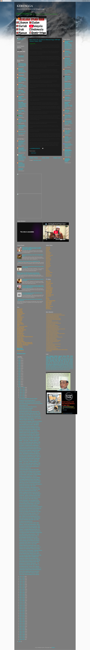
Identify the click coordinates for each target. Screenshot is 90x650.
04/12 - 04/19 (22, 624)
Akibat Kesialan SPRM (23, 405)
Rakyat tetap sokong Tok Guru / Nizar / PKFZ (28, 543)
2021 (19, 366)
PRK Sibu (66, 362)
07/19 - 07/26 (22, 602)
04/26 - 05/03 (22, 621)
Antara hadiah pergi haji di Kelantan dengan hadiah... (29, 561)
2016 (19, 374)
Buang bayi (59, 365)
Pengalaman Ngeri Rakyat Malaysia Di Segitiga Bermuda (29, 261)
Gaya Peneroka (21, 125)
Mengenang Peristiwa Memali (25, 468)
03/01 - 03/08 (22, 634)
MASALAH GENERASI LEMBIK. (22, 99)
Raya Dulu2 (62, 369)
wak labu (66, 136)
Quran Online (20, 348)
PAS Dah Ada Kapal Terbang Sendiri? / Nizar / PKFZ (29, 503)
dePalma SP (20, 168)
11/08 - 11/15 (22, 576)
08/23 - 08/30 (22, 594)
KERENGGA (25, 6)
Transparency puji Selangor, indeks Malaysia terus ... (29, 487)
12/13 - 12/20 (22, 390)
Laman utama (45, 157)
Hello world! (20, 169)
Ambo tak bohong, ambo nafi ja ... (21, 134)
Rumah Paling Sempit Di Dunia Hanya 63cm (22, 65)
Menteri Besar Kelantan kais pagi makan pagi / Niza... (29, 411)
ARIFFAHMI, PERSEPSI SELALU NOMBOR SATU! (29, 556)
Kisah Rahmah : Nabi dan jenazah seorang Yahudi (22, 121)
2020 (19, 368)
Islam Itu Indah (68, 143)
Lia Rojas (66, 161)
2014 (19, 378)
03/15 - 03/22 (22, 631)
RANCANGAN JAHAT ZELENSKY (68, 112)
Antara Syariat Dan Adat (52, 368)
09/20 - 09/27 (22, 587)
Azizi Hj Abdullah (59, 366)
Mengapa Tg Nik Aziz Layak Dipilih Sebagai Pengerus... (30, 472)
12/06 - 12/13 (22, 392)
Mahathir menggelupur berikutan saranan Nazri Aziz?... (30, 492)
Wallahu (65, 369)
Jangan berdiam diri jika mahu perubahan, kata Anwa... (30, 427)
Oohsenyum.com (22, 63)
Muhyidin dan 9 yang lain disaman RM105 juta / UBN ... (30, 429)
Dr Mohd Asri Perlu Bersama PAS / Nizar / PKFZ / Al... (29, 564)
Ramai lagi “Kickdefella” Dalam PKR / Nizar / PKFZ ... (29, 519)
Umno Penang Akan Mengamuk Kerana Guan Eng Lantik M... (31, 403)
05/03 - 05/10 (22, 620)
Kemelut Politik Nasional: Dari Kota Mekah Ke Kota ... (29, 500)
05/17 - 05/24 (22, 616)
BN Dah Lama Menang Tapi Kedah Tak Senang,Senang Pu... (31, 506)
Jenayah (47, 361)
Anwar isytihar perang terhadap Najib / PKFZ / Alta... (29, 551)
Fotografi (64, 368)
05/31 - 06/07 (22, 613)
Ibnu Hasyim (21, 74)
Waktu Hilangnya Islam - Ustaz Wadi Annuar (21, 92)
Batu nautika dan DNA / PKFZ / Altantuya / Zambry (29, 572)
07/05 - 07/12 (22, 605)
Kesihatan (52, 360)
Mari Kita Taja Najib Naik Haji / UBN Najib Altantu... (29, 505)
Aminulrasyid (70, 359)
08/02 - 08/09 (22, 599)
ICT (51, 362)
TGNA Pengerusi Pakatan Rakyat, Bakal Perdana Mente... (30, 569)
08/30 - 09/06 (22, 592)
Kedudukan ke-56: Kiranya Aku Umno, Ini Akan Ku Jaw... (30, 416)
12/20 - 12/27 (22, 389)
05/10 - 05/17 (22, 618)
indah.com (20, 84)
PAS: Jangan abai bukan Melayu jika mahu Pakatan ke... (30, 414)
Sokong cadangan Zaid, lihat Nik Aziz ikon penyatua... (29, 540)
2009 (19, 386)
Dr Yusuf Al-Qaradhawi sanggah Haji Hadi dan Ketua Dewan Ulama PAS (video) (32, 293)
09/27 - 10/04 (22, 586)
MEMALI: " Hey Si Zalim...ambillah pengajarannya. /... (29, 440)
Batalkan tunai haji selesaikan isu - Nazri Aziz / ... (28, 476)
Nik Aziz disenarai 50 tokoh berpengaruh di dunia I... (29, 426)
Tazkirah (71, 361)
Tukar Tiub (67, 110)
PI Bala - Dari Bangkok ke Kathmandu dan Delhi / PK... (29, 453)
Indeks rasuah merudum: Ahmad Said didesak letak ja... (30, 482)
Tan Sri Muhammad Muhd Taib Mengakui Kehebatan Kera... (31, 532)
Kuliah (56, 369)
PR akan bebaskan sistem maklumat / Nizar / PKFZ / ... (30, 553)
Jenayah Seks (67, 360)
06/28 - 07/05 (22, 607)
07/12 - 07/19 (22, 603)
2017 (19, 373)
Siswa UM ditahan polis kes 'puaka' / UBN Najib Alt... (29, 424)
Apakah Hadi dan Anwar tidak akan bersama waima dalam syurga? (69, 72)
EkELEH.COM (67, 83)
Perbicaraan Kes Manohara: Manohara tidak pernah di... (30, 530)
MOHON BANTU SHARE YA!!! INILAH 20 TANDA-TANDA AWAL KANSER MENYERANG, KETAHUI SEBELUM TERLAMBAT (31, 248)
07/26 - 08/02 (22, 600)
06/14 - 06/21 (22, 610)
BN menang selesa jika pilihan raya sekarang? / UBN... (29, 526)
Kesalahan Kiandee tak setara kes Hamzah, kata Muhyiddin (68, 139)
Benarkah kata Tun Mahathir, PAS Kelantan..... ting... (29, 563)
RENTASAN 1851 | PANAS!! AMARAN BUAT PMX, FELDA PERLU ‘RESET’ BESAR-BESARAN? (68, 46)
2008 (19, 641)
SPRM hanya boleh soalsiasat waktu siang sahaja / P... (29, 447)
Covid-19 (55, 362)
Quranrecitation (20, 349)
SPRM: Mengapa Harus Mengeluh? (26, 408)
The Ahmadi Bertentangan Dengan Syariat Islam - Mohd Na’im (68, 106)
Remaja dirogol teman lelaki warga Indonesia (28, 406)
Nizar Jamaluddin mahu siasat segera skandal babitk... (29, 437)
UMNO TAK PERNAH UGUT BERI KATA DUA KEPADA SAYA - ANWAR (22, 80)
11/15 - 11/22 (22, 397)
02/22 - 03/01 (22, 636)
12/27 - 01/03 (22, 387)
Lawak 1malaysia (52, 369)
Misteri (51, 361)
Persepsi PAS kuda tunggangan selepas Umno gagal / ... (30, 450)
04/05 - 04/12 (22, 626)
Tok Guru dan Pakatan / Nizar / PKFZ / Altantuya (28, 498)
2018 (19, 371)
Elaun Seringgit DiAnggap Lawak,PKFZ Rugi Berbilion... (30, 501)
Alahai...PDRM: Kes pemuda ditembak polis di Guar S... (30, 516)
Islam (67, 368)
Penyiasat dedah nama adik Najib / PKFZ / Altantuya (29, 434)
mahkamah (68, 369)
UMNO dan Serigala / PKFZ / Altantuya (26, 419)
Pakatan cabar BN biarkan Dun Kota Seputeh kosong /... (30, 497)
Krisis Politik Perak (52, 367)
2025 (19, 360)
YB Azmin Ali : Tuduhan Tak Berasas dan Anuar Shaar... (30, 495)
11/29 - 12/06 (22, 394)
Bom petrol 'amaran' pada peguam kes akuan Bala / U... (30, 455)
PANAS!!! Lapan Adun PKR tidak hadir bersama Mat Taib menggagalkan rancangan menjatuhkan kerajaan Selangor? (28, 273)
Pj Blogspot (67, 97)
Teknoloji (47, 365)
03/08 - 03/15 (22, 632)
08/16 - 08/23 (22, 595)
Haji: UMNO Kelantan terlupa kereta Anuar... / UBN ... (29, 534)
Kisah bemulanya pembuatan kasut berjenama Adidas (21, 164)
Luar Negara (50, 356)
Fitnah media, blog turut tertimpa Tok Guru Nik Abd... (29, 574)
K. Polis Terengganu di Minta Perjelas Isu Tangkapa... (29, 422)
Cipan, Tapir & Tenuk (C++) (21, 148)
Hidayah (54, 361)
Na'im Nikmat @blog (21, 97)
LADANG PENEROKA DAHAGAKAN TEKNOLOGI (22, 127)
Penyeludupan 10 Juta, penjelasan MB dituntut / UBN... (30, 527)
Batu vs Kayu (21, 110)
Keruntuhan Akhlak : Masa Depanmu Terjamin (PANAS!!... (30, 474)
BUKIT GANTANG (53, 365)
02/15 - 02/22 (22, 637)
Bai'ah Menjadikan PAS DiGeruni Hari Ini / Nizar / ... (29, 537)
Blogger (53, 647)
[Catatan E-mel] (42, 148)
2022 (19, 365)
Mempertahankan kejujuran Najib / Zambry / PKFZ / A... (30, 443)
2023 (19, 363)
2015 (19, 376)
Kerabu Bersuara (68, 90)
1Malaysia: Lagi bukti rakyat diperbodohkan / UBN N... (29, 524)
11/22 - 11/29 (22, 395)
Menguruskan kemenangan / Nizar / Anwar (27, 485)
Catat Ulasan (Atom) (37, 160)
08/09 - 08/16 (22, 597)
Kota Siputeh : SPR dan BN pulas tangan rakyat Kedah (29, 401)
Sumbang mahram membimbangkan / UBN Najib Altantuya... (31, 550)
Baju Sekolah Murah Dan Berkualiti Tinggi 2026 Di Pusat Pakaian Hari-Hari (22, 158)
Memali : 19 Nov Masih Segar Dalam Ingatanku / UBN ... (30, 442)
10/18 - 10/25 (22, 581)
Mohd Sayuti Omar (60, 356)
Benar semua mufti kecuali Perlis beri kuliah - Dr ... (29, 490)
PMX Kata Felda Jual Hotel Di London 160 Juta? (22, 150)
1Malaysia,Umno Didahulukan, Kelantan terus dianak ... (30, 548)
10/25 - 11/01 (22, 579)
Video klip (48, 362)
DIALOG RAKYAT (68, 121)
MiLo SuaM (20, 102)
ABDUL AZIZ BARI (62, 367)
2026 (19, 358)
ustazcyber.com (21, 140)
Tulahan (20, 119)
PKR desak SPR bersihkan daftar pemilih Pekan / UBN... (30, 413)
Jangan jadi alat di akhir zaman (68, 99)
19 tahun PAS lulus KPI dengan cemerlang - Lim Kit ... (29, 513)
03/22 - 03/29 (22, 629)
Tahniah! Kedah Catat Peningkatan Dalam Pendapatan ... (30, 471)
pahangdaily (67, 58)
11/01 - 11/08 (22, 578)
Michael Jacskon (68, 367)
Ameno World (67, 115)
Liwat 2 (47, 360)
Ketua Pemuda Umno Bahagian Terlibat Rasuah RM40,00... (30, 421)
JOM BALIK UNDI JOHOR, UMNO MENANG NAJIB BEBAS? (68, 79)
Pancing (59, 369)
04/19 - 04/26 (22, 623)
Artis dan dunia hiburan (67, 357)
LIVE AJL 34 (20, 116)
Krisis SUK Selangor (65, 361)
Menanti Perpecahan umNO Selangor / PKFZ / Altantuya (30, 418)
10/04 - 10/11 (22, 584)
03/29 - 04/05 (22, 628)
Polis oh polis (56, 357)
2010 (19, 384)
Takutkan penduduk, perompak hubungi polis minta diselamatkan (68, 54)
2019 (19, 370)
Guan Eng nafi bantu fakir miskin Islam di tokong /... (29, 514)
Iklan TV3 (64, 365)
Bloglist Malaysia (68, 130)
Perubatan (71, 362)
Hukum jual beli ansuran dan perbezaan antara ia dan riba (21, 143)
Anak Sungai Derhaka (67, 103)
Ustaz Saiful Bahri (59, 360)
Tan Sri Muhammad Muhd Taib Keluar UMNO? (28, 398)
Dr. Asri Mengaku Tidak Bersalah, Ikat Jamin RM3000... (30, 477)
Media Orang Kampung (21, 69)
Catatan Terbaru (33, 157)
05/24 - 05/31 (22, 615)
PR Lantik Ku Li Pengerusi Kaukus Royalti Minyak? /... (29, 445)
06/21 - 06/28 (22, 608)
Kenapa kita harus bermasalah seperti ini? (27, 400)
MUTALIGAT (20, 77)
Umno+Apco (65, 366)
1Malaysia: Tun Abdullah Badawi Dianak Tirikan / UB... (29, 529)
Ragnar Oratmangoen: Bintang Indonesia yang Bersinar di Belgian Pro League (68, 86)
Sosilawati (64, 359)
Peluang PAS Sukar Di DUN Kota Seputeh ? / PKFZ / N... (30, 456)
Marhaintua (57, 367)
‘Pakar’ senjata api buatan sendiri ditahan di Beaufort (68, 123)
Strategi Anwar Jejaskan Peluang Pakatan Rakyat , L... (29, 558)
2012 (19, 381)
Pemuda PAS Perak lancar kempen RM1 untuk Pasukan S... (30, 484)
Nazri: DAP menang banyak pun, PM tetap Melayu (22, 86)
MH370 (71, 360)
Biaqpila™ (20, 115)
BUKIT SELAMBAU (60, 368)
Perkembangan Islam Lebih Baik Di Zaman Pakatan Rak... (30, 508)
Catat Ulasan (33, 152)
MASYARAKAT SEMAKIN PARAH (68, 150)
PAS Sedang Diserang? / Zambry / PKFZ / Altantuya (29, 566)
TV (56, 368)
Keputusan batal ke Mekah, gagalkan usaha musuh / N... (30, 547)
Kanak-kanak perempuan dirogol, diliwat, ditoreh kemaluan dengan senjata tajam (68, 153)
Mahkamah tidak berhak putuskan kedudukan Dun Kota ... (30, 448)
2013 (19, 379)
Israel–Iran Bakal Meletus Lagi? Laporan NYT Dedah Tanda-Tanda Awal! (69, 93)
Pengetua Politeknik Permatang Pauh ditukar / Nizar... (29, 545)
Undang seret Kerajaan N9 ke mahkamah (67, 132)
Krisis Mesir (58, 361)
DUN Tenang (60, 362)
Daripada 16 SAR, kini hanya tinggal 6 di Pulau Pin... (29, 432)
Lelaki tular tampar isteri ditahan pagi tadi (22, 71)
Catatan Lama (57, 157)
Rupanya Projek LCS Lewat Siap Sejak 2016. (68, 117)
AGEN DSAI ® (67, 76)
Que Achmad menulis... (21, 155)
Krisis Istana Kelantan (57, 359)
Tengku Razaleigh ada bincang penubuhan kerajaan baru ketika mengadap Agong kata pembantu (22, 105)
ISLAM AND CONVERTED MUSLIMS (67, 159)
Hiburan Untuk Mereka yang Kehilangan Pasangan (69, 145)
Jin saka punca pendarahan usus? (26, 521)
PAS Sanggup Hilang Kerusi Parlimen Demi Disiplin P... (29, 479)
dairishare (20, 162)
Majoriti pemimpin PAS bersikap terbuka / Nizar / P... (29, 535)
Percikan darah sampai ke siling (25, 409)
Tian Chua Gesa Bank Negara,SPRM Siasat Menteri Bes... (30, 555)
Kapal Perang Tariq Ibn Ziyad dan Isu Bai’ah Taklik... (29, 522)
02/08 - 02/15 (22, 639)
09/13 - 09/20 (22, 589)
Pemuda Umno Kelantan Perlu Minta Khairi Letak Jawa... (30, 511)
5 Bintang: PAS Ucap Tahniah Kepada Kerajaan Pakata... (30, 480)
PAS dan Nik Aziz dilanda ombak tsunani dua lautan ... (29, 571)
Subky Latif (48, 359)
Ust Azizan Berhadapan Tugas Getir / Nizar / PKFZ (29, 469)
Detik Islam (20, 90)
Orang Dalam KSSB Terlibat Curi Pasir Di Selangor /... (29, 542)
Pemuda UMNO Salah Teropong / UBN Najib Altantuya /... (30, 493)
